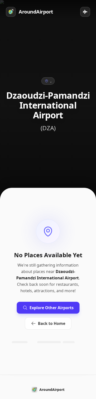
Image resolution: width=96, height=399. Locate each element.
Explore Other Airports (52, 307)
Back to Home (51, 323)
